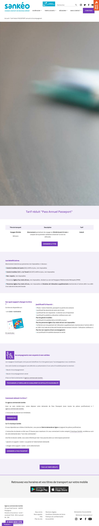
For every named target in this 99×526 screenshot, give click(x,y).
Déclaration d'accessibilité (82, 512)
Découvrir (62, 10)
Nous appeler (38, 514)
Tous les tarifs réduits (49, 467)
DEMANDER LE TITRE (49, 244)
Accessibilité (50, 519)
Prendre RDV (11, 418)
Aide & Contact (75, 10)
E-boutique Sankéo (76, 431)
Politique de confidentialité (54, 517)
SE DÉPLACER (36, 10)
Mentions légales (51, 512)
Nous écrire (38, 512)
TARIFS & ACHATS (50, 10)
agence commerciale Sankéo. (33, 378)
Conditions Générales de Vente (55, 514)
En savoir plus (10, 333)
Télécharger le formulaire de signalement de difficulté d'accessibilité (32, 383)
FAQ (41, 517)
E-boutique (88, 10)
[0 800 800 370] (15, 522)
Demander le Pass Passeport (17, 451)
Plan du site (38, 519)
